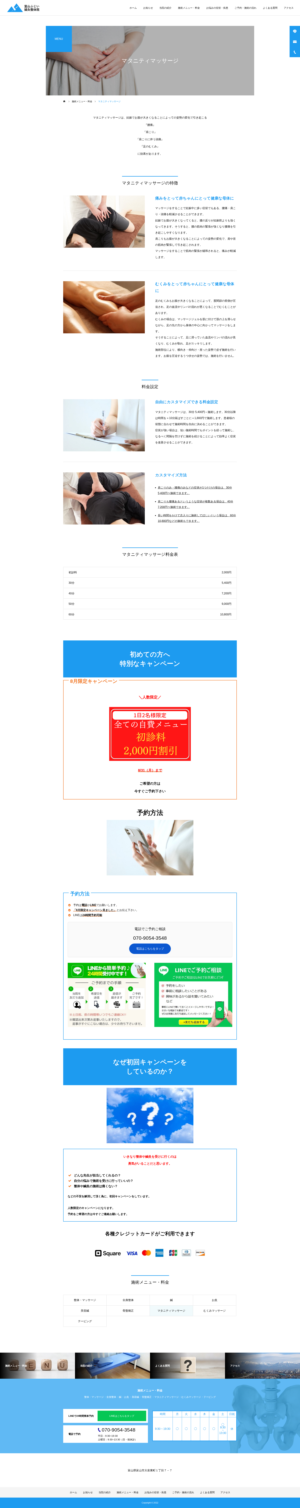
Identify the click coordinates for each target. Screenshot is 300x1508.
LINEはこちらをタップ (121, 1415)
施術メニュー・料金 (189, 7)
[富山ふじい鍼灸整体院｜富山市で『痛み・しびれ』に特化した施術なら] (23, 7)
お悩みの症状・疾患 (217, 7)
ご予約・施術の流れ (245, 7)
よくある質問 (270, 7)
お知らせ (148, 7)
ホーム (133, 7)
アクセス (289, 7)
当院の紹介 (165, 7)
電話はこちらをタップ (150, 948)
